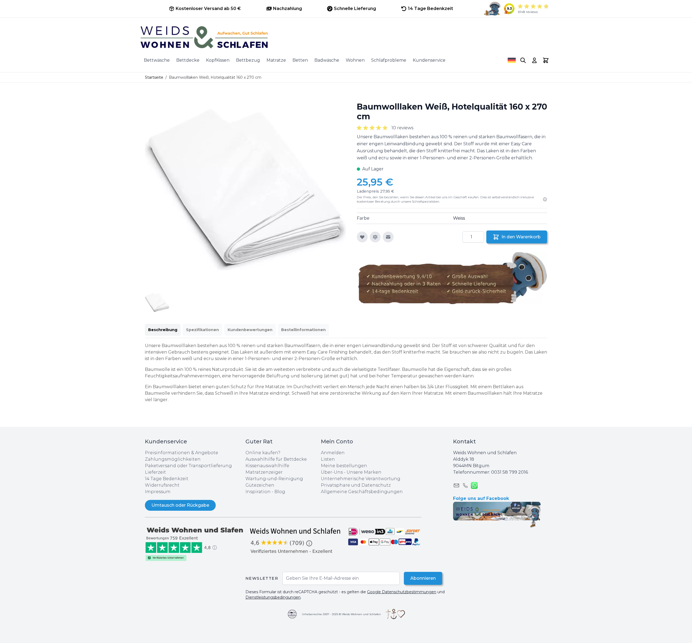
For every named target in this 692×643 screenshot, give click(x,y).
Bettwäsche (157, 60)
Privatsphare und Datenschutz (356, 485)
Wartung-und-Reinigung (274, 478)
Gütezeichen (259, 485)
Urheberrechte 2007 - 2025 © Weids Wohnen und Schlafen (341, 614)
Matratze (276, 60)
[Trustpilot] (195, 543)
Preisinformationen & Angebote (181, 452)
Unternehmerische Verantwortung (360, 478)
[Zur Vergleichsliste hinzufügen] (375, 237)
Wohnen (355, 60)
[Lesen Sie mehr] (545, 199)
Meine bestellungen (344, 465)
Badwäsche (326, 60)
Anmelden (333, 452)
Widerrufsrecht (162, 485)
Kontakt (464, 441)
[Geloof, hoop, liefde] (395, 614)
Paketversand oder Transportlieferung (188, 465)
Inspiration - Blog (265, 491)
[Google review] (295, 540)
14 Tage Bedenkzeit (166, 478)
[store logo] (346, 37)
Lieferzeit (155, 472)
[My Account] (534, 60)
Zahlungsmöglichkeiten (173, 459)
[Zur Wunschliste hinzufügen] (362, 237)
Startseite (154, 77)
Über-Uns (332, 472)
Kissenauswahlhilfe (267, 465)
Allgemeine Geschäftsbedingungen (362, 491)
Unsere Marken (364, 472)
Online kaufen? (262, 452)
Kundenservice (429, 60)
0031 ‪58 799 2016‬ (509, 472)
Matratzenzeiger (264, 472)
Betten (300, 60)
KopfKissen (217, 60)
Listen (328, 459)
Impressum (158, 491)
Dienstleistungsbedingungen (273, 597)
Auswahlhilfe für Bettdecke (276, 459)
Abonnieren (423, 578)
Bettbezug (248, 60)
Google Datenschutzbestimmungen (401, 591)
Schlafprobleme (388, 60)
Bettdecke (187, 60)
